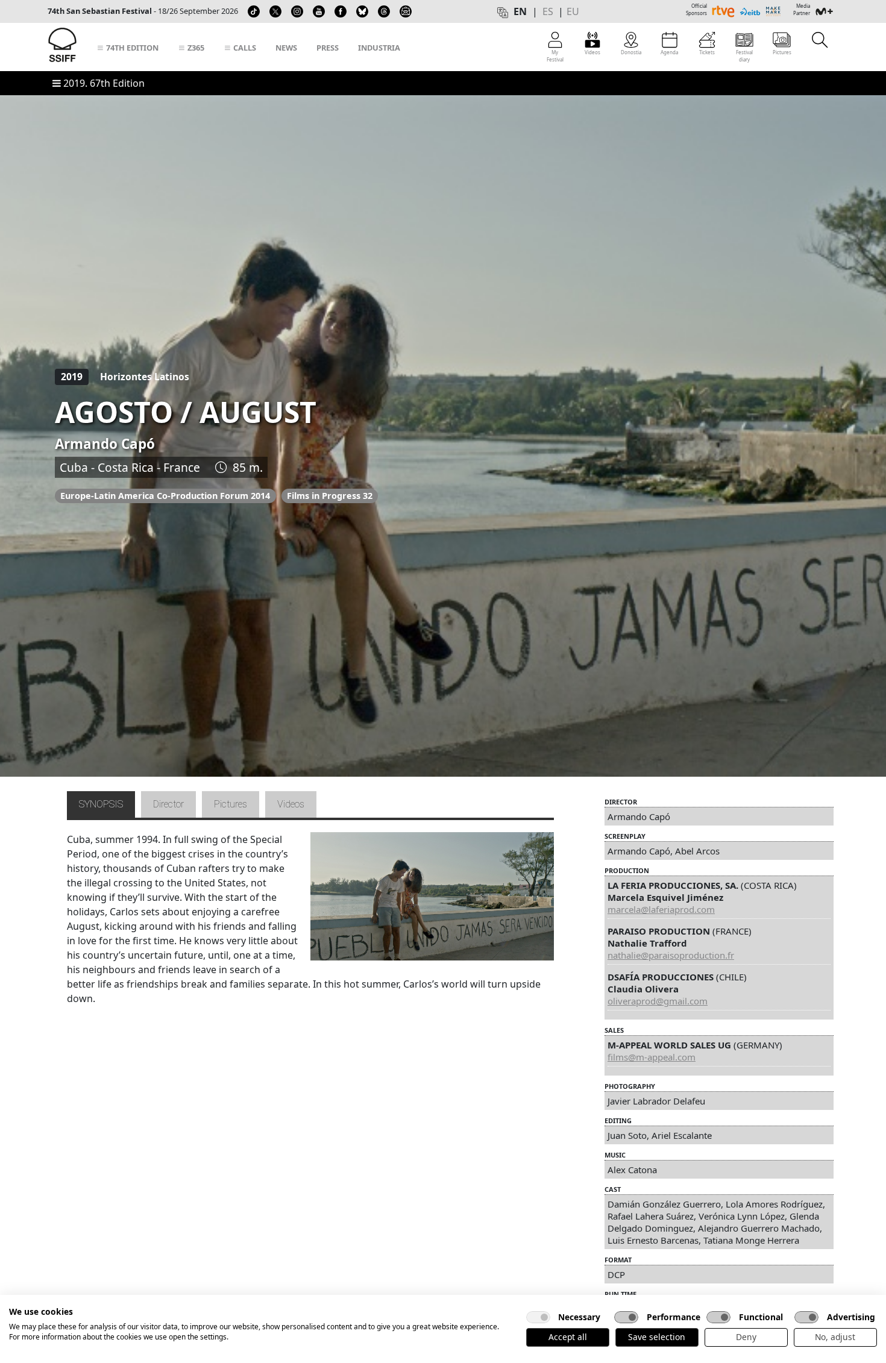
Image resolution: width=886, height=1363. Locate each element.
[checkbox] (538, 1317)
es (547, 11)
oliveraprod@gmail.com (658, 1001)
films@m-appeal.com (652, 1057)
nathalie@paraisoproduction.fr (671, 955)
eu (573, 11)
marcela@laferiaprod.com (661, 909)
